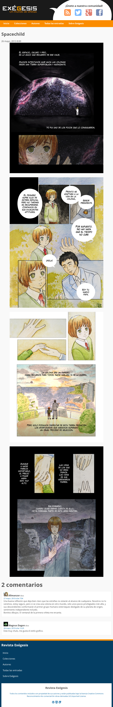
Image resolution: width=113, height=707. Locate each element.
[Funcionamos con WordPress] (53, 702)
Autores (35, 23)
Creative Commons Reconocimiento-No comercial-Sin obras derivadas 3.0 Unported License (65, 694)
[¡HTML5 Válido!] (56, 702)
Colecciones (20, 23)
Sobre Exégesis (76, 23)
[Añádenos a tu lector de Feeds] (67, 12)
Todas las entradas (54, 23)
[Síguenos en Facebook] (99, 12)
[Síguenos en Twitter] (78, 12)
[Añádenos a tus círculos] (88, 12)
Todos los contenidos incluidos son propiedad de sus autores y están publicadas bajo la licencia (49, 693)
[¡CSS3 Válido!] (60, 702)
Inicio (6, 23)
